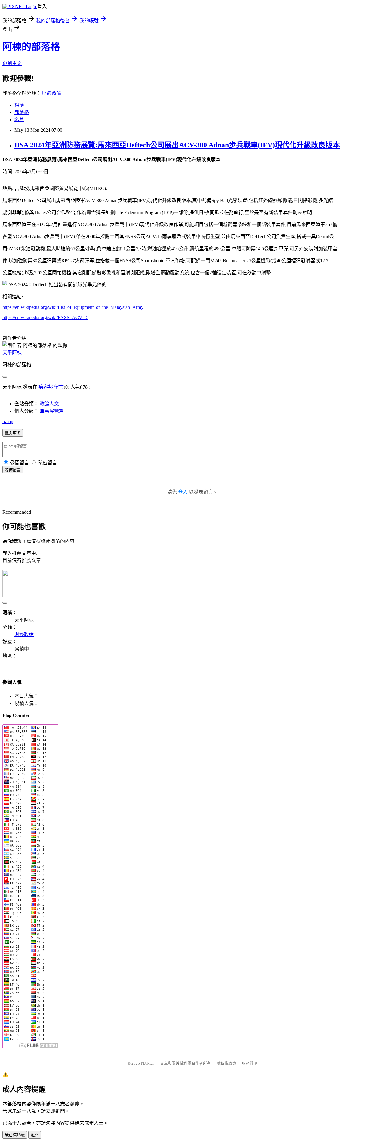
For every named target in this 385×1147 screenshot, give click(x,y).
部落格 (21, 112)
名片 (19, 119)
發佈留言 (12, 470)
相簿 (19, 105)
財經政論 (51, 93)
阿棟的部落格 (31, 46)
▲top (7, 421)
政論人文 (49, 403)
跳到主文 (12, 63)
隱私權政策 (226, 1063)
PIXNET (147, 1063)
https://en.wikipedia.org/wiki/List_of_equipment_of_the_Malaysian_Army (72, 307)
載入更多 (12, 433)
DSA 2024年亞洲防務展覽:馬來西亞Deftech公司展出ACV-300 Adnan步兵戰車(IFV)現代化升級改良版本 (177, 145)
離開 (34, 1135)
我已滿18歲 (15, 1135)
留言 (59, 386)
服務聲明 (249, 1063)
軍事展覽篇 (52, 411)
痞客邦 (45, 386)
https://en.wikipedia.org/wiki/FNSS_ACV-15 (45, 317)
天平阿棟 (12, 352)
